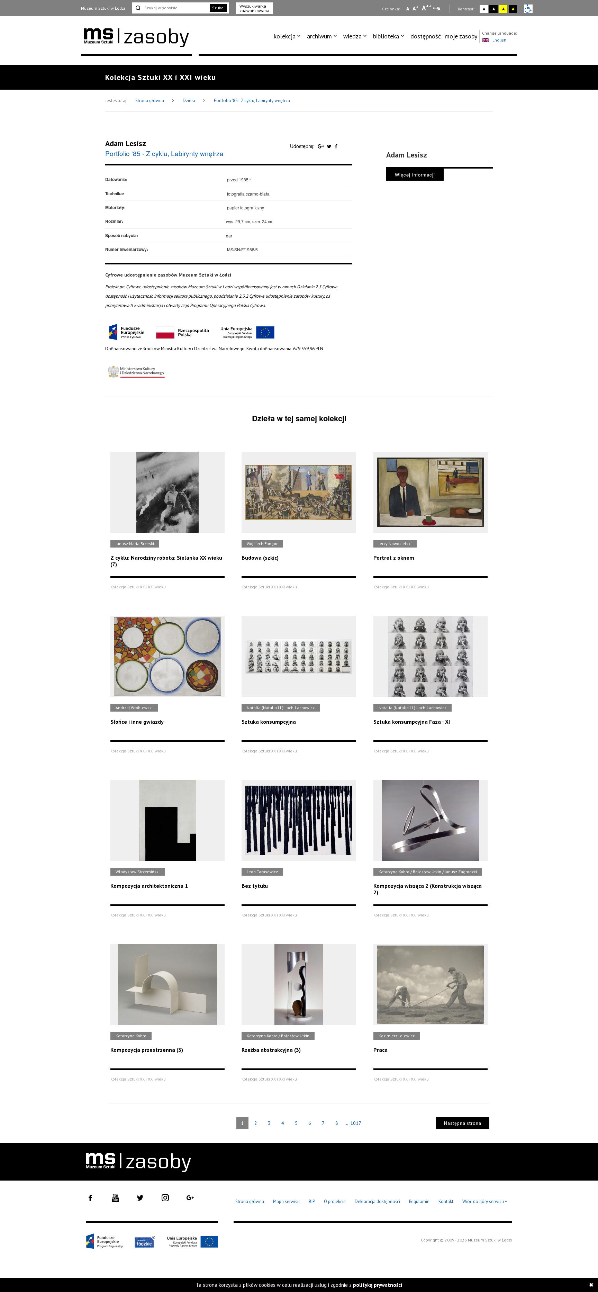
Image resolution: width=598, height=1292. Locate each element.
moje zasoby (461, 36)
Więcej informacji (415, 174)
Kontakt (445, 1201)
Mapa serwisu (286, 1201)
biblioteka (386, 36)
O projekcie (335, 1201)
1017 (355, 1123)
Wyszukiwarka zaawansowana (254, 8)
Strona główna (150, 100)
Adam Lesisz (125, 143)
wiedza (352, 36)
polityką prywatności (377, 1285)
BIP (312, 1201)
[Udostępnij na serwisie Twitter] (330, 146)
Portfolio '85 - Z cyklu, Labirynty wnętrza (252, 100)
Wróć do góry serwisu (484, 1202)
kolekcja (285, 36)
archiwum (319, 36)
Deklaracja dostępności (377, 1201)
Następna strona (462, 1123)
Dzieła (189, 100)
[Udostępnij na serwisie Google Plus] (321, 146)
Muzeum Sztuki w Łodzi (103, 8)
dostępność (425, 36)
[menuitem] (288, 36)
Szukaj (218, 7)
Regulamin (419, 1201)
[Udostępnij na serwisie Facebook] (336, 146)
